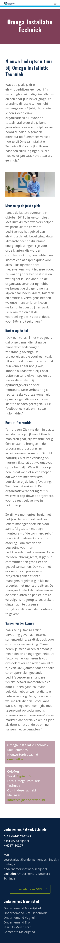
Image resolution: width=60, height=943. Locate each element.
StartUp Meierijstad (17, 927)
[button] (55, 3)
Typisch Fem (25, 776)
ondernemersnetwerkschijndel (25, 869)
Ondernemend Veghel (19, 917)
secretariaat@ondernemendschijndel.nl (31, 859)
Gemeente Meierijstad (19, 932)
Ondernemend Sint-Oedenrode (26, 913)
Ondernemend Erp (17, 922)
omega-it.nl (15, 759)
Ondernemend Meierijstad (22, 908)
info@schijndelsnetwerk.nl (26, 800)
